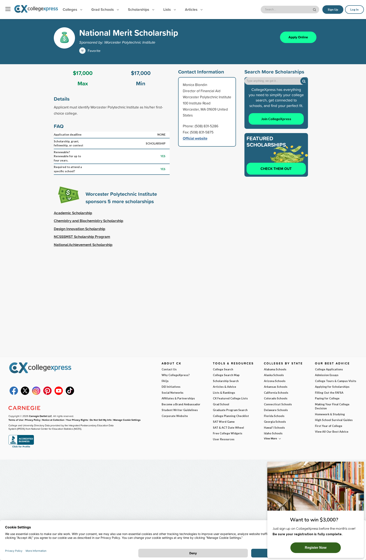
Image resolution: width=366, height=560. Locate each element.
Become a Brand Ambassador (181, 404)
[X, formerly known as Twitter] (25, 394)
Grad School (221, 404)
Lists (167, 9)
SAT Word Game (224, 421)
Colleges (70, 9)
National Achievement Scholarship (83, 245)
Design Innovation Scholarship (79, 229)
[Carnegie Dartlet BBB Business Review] (21, 447)
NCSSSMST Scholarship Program (82, 237)
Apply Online (298, 37)
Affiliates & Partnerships (178, 398)
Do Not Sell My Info (101, 420)
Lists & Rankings (224, 392)
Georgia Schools (275, 421)
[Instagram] (36, 394)
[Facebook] (13, 394)
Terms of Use (15, 420)
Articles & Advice (224, 386)
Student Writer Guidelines (180, 410)
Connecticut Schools (278, 404)
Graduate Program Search (230, 410)
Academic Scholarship (73, 213)
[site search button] (315, 9)
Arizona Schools (275, 381)
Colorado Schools (275, 398)
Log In (354, 9)
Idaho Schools (273, 433)
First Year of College (328, 426)
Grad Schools (103, 9)
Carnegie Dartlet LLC (40, 416)
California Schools (276, 392)
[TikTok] (70, 394)
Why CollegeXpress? (176, 375)
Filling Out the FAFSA (329, 392)
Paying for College (327, 398)
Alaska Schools (274, 375)
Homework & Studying (330, 414)
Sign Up (333, 9)
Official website (195, 138)
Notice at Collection (53, 420)
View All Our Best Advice (331, 431)
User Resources (223, 439)
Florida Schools (274, 416)
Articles (191, 9)
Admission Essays (326, 375)
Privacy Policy (32, 420)
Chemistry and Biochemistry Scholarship (88, 221)
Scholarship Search (226, 381)
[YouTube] (58, 394)
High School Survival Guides (334, 420)
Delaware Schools (276, 410)
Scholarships (139, 9)
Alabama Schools (275, 369)
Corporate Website (175, 416)
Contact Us (169, 369)
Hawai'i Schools (274, 427)
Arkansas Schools (275, 386)
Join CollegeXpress (276, 119)
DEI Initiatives (171, 386)
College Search (223, 369)
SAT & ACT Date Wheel (228, 427)
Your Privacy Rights (77, 420)
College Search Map (226, 375)
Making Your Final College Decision (332, 406)
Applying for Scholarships (332, 386)
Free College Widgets (227, 433)
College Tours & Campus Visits (335, 381)
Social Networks (172, 392)
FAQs (165, 381)
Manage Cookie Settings (127, 420)
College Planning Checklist (231, 416)
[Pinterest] (47, 394)
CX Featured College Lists (230, 398)
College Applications (329, 369)
